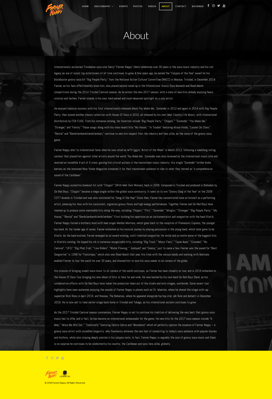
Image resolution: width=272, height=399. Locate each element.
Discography (102, 6)
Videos (152, 6)
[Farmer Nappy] (55, 14)
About (166, 6)
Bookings (198, 6)
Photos (137, 6)
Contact (180, 6)
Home (85, 6)
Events (123, 6)
